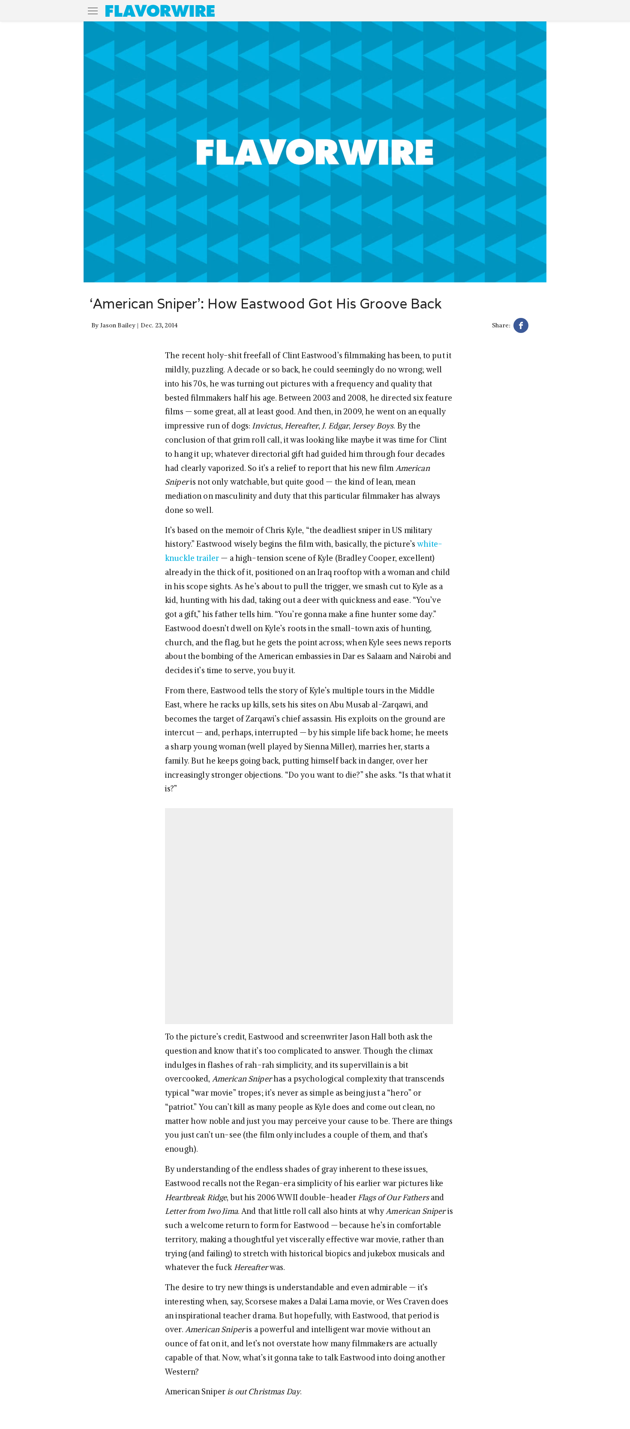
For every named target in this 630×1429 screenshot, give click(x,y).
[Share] (520, 327)
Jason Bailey (118, 325)
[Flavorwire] (160, 10)
